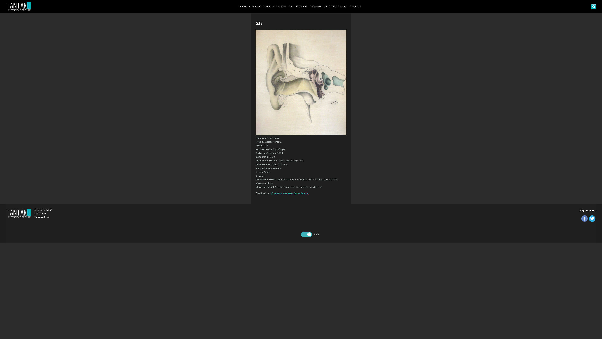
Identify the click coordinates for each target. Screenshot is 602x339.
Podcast (257, 6)
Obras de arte (331, 6)
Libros (267, 6)
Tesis (291, 6)
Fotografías (355, 6)
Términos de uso (42, 216)
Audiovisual (244, 6)
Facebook (584, 218)
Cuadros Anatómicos (282, 193)
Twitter (592, 218)
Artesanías (301, 6)
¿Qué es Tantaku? (43, 209)
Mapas (343, 6)
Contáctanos (40, 213)
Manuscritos (279, 6)
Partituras (315, 6)
